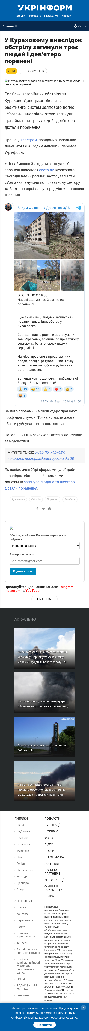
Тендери (22, 943)
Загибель (70, 499)
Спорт (21, 889)
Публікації (52, 825)
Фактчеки (23, 850)
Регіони (21, 863)
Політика (22, 837)
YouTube (32, 590)
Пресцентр (51, 16)
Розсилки (23, 995)
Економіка (23, 844)
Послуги (19, 16)
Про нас (22, 907)
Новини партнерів (52, 872)
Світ (19, 857)
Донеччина (18, 499)
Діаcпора (23, 883)
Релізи (49, 896)
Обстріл (36, 499)
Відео (48, 844)
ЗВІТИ (21, 979)
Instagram (12, 590)
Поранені (52, 499)
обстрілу (47, 170)
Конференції (54, 880)
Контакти (23, 913)
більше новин (44, 599)
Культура (23, 876)
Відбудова (23, 831)
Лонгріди (51, 863)
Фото (48, 838)
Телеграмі (29, 140)
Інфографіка (54, 857)
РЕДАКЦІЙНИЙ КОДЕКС (27, 987)
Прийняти (44, 1024)
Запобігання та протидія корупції (28, 951)
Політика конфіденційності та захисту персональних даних (28, 965)
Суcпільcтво (25, 870)
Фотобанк (35, 16)
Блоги (49, 850)
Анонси (66, 16)
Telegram (66, 587)
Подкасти (52, 818)
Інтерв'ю (51, 831)
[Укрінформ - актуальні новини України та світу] (44, 7)
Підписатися (22, 571)
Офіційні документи (53, 888)
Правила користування (26, 934)
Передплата (25, 920)
